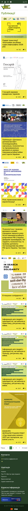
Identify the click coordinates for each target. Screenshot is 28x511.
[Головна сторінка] (6, 7)
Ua (24, 2)
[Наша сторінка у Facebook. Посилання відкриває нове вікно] (2, 2)
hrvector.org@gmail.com (10, 459)
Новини (3, 471)
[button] (25, 7)
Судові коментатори (7, 481)
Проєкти (4, 476)
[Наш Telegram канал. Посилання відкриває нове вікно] (11, 2)
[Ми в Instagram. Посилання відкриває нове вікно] (8, 2)
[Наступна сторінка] (19, 447)
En (26, 2)
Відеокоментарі (6, 479)
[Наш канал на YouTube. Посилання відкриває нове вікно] (5, 2)
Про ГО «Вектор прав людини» (10, 474)
